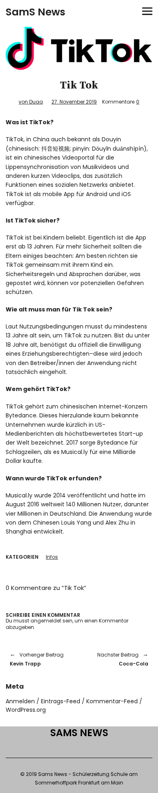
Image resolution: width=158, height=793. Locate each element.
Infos (52, 556)
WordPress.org (26, 710)
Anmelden (20, 701)
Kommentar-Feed (112, 701)
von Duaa (31, 101)
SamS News (35, 12)
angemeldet (45, 620)
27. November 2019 (74, 101)
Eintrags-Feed (60, 701)
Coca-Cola (117, 659)
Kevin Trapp (37, 659)
